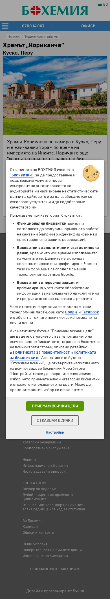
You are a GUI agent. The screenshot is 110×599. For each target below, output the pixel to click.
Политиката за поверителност (41, 352)
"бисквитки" (22, 175)
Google (71, 312)
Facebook (90, 312)
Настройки (55, 432)
